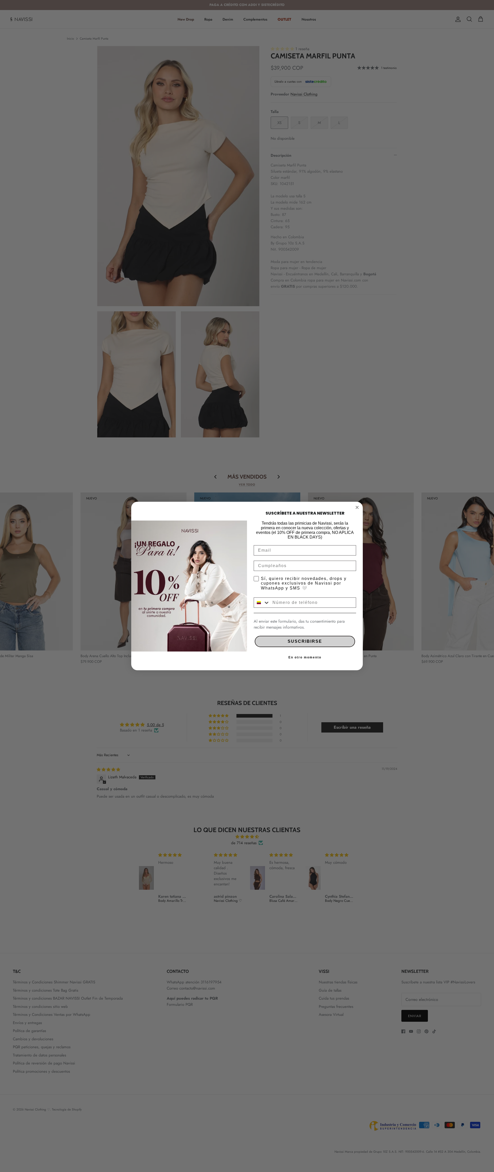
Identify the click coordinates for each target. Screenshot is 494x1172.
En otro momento (304, 657)
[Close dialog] (357, 507)
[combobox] (262, 602)
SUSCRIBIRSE (305, 641)
